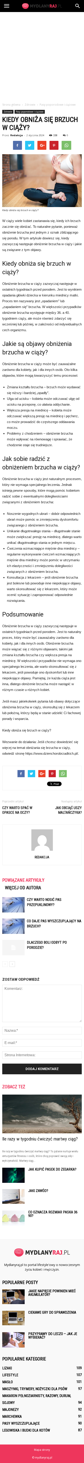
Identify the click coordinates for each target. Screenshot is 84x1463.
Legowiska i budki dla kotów (26, 1430)
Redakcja (16, 135)
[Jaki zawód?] (13, 1196)
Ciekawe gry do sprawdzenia (52, 1312)
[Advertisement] (42, 56)
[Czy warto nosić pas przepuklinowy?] (13, 904)
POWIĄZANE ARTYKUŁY (23, 880)
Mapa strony (42, 1450)
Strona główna (11, 105)
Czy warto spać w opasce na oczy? (17, 810)
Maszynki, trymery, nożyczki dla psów (34, 1389)
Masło (7, 1382)
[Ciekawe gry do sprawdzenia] (13, 1318)
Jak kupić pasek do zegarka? (52, 1169)
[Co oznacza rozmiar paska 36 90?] (13, 1218)
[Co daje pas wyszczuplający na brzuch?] (13, 926)
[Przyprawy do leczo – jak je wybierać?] (13, 1340)
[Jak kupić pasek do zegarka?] (13, 1175)
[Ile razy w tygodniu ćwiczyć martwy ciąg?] (42, 1114)
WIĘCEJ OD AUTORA (23, 887)
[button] (77, 6)
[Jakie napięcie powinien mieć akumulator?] (13, 1296)
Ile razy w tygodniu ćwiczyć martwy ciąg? (40, 1139)
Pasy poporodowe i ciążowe (29, 111)
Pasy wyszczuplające (21, 1423)
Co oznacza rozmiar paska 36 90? (53, 1214)
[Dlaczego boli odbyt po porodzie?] (13, 947)
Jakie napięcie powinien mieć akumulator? (52, 1293)
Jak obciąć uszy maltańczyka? (68, 810)
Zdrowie (8, 111)
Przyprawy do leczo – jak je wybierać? (52, 1336)
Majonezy (10, 1410)
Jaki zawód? (38, 1191)
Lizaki (7, 1368)
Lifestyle (10, 1375)
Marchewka (12, 1416)
